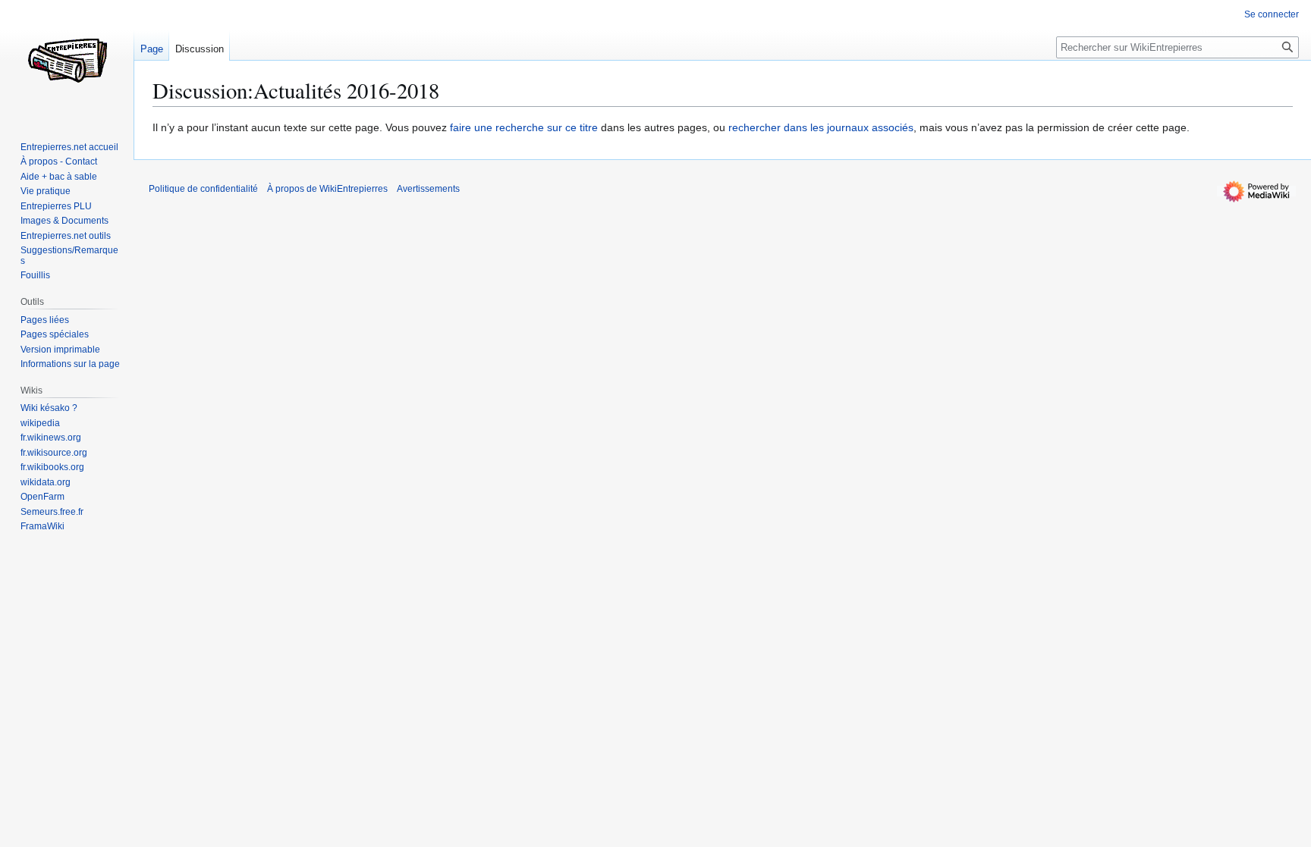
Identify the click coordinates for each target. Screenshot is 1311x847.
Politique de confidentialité (203, 189)
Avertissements (428, 189)
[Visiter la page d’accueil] (66, 60)
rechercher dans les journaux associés (820, 127)
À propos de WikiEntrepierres (327, 189)
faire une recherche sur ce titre (524, 127)
